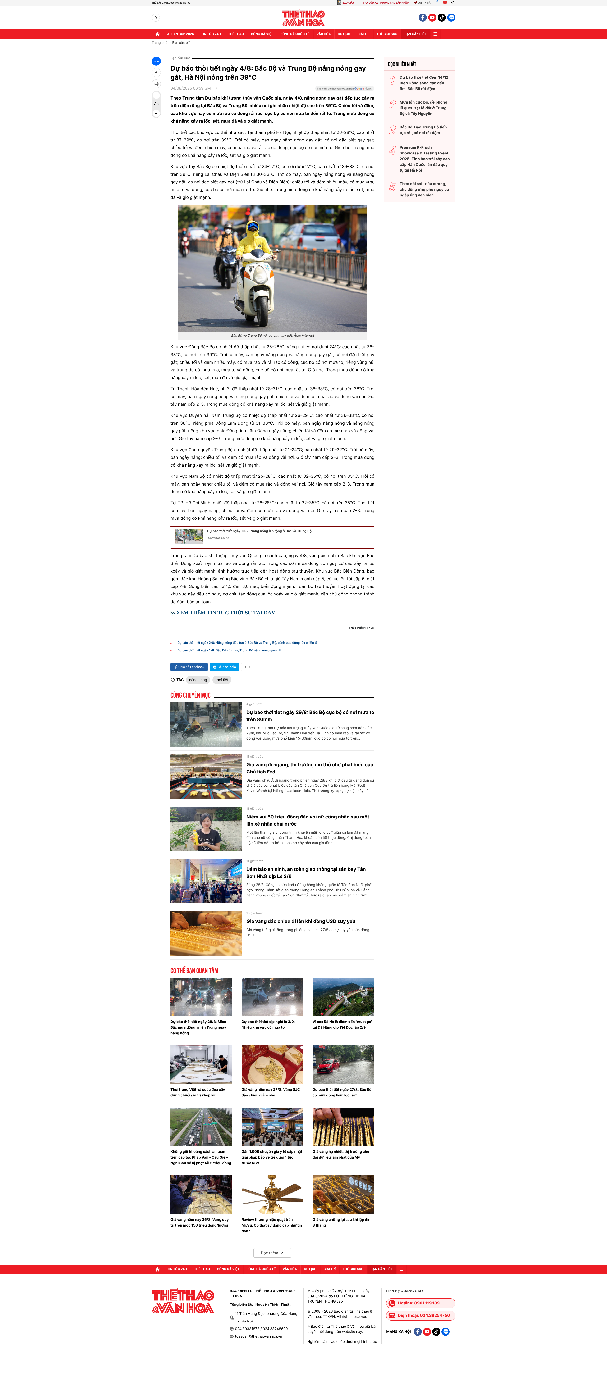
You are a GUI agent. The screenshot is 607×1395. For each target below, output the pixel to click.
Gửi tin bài (424, 2)
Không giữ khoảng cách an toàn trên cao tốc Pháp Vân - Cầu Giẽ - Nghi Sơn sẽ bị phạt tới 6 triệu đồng (200, 1157)
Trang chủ (159, 43)
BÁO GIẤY (348, 2)
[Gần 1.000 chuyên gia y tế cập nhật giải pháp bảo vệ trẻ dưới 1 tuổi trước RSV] (272, 1127)
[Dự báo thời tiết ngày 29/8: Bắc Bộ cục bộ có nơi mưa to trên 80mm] (206, 724)
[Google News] (344, 90)
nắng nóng (198, 679)
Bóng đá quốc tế (294, 34)
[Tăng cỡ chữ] (156, 95)
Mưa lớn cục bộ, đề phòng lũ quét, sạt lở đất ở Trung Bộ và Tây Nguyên (423, 108)
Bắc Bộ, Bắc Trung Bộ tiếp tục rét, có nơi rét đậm (423, 130)
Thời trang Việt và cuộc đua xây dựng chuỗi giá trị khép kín (197, 1092)
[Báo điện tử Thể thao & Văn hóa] (303, 17)
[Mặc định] (156, 104)
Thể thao (236, 34)
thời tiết (222, 679)
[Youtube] (445, 2)
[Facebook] (437, 2)
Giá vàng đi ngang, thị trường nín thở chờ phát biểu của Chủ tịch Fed (309, 768)
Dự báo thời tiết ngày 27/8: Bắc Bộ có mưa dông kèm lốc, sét (342, 1092)
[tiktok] (442, 18)
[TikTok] (453, 2)
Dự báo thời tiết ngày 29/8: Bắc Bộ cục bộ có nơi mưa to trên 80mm (310, 715)
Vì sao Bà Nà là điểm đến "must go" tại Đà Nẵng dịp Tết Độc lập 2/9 (342, 1024)
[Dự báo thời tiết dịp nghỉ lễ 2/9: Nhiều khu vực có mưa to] (272, 997)
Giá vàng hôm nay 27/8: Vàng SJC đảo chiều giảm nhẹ (271, 1092)
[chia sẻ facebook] (156, 72)
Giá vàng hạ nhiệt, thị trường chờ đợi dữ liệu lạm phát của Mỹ (341, 1154)
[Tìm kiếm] (156, 18)
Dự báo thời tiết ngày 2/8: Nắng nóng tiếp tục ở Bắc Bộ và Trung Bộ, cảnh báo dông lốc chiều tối (247, 643)
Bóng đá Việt (262, 34)
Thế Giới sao (387, 34)
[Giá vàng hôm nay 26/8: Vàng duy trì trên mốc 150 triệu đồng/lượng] (201, 1194)
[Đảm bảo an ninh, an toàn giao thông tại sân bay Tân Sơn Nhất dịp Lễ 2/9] (206, 881)
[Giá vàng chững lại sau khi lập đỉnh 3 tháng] (343, 1194)
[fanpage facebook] (423, 18)
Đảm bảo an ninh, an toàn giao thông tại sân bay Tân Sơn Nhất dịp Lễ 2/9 (306, 872)
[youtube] (432, 18)
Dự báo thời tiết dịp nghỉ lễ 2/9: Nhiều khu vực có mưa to (268, 1024)
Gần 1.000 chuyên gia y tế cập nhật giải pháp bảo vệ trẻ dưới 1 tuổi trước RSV (272, 1157)
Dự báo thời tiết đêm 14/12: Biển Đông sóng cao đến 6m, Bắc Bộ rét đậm (425, 83)
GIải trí (363, 34)
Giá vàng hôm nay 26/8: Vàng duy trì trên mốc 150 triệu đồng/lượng (199, 1222)
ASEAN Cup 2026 (180, 34)
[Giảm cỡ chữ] (156, 113)
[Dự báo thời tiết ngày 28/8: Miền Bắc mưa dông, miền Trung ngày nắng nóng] (201, 997)
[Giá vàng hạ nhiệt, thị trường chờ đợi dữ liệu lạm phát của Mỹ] (343, 1127)
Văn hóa (324, 34)
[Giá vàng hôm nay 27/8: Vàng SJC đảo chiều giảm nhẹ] (272, 1064)
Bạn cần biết (415, 34)
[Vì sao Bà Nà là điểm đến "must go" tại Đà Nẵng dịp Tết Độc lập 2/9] (343, 997)
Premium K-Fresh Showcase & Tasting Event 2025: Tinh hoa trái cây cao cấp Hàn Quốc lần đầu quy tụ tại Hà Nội (425, 159)
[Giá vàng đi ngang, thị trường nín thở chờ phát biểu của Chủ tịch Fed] (206, 776)
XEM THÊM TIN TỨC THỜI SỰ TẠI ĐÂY (225, 613)
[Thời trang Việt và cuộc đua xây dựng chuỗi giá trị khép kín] (201, 1064)
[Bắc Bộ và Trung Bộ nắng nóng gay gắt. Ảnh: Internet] (272, 268)
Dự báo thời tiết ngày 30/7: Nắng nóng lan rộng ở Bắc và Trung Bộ (259, 531)
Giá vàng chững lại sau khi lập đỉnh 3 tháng (342, 1222)
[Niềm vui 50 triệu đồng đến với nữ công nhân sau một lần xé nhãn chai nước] (206, 829)
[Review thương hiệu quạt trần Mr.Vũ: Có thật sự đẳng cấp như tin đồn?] (272, 1194)
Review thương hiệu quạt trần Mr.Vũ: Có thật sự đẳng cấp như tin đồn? (272, 1225)
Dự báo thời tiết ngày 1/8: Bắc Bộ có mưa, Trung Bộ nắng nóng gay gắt (229, 650)
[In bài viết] (156, 83)
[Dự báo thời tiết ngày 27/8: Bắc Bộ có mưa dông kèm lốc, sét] (343, 1064)
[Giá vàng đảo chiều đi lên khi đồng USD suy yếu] (206, 933)
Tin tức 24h (211, 34)
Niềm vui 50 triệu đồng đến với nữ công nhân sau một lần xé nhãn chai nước (307, 820)
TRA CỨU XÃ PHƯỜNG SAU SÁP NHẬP (386, 2)
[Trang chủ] (158, 34)
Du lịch (344, 34)
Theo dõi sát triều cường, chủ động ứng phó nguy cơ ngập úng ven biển (424, 189)
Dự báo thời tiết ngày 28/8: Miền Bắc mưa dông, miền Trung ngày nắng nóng (198, 1027)
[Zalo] (451, 18)
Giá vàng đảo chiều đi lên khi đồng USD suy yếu (300, 921)
